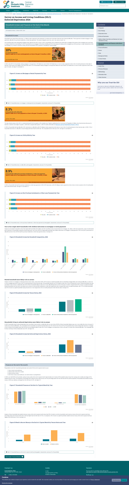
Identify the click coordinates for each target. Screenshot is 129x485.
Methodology (102, 71)
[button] (95, 480)
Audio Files (101, 66)
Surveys (44, 10)
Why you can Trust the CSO (108, 82)
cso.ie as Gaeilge (120, 1)
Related (101, 63)
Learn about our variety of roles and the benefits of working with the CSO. (102, 472)
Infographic (101, 28)
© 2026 (47, 471)
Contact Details (102, 58)
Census (62, 10)
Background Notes (103, 56)
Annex (100, 50)
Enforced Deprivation (104, 36)
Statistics (19, 13)
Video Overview (102, 77)
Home (8, 10)
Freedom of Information (50, 474)
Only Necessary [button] (116, 480)
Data (100, 53)
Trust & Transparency (75, 10)
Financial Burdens (103, 47)
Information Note (102, 74)
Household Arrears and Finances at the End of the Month (77, 13)
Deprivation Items (103, 33)
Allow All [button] (124, 480)
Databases (26, 10)
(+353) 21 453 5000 (13, 474)
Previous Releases (103, 69)
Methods (35, 10)
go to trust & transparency (116, 92)
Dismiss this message (7, 483)
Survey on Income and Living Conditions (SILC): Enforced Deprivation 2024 (41, 13)
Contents (101, 25)
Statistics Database (107, 1)
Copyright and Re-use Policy (51, 472)
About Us (53, 10)
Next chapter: (13, 456)
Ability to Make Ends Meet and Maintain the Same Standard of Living (110, 40)
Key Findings (102, 30)
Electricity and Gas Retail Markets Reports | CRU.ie (67, 124)
